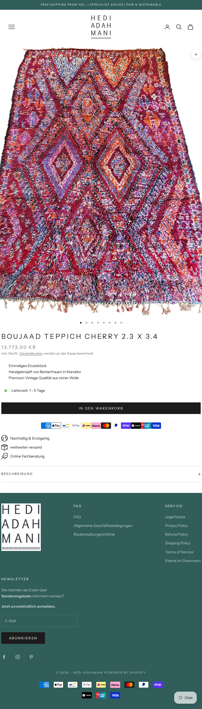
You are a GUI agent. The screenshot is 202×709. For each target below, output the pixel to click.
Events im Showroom (183, 560)
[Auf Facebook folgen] (4, 657)
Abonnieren (23, 638)
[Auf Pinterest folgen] (31, 657)
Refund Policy (176, 534)
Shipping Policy (177, 543)
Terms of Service (179, 552)
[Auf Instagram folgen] (17, 657)
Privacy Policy (176, 525)
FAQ (77, 517)
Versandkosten (31, 353)
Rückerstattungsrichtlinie (94, 534)
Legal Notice (175, 517)
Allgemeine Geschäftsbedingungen (103, 525)
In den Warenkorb (101, 408)
